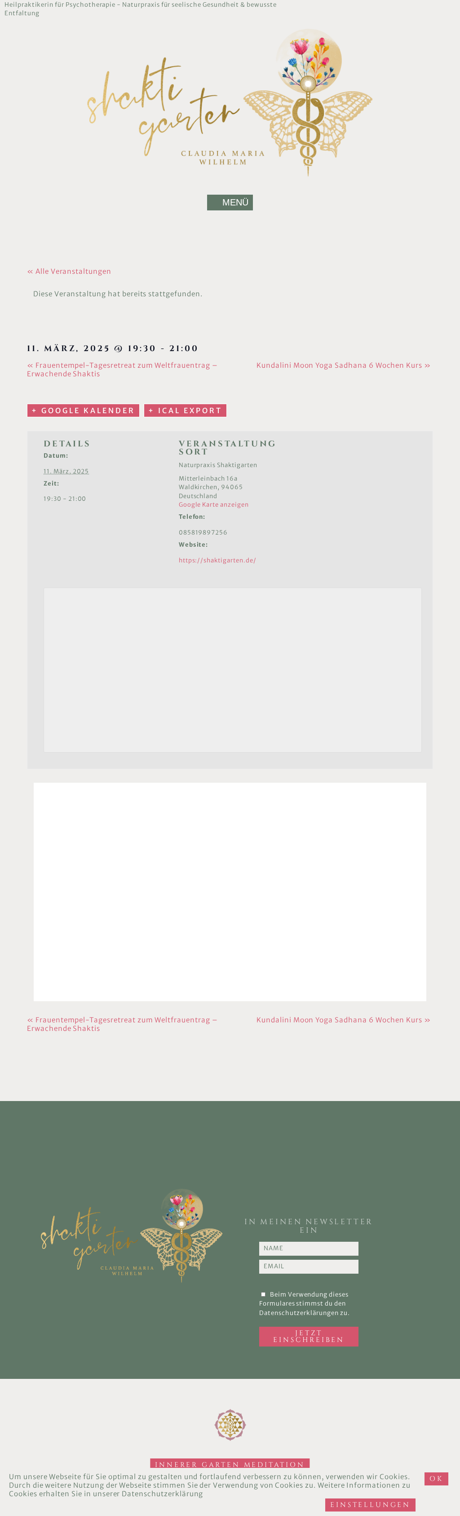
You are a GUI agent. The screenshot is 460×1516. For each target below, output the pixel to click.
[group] (450, 4)
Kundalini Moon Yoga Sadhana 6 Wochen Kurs (344, 365)
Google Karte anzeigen (214, 504)
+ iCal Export (185, 410)
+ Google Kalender (83, 410)
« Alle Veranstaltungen (69, 271)
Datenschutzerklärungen (299, 1313)
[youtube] (430, 4)
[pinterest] (421, 4)
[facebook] (411, 4)
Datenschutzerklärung (162, 1493)
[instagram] (440, 4)
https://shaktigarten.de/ (218, 560)
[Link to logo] (230, 102)
